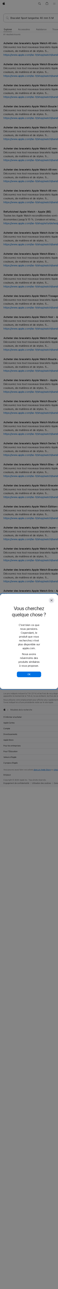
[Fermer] (51, 600)
